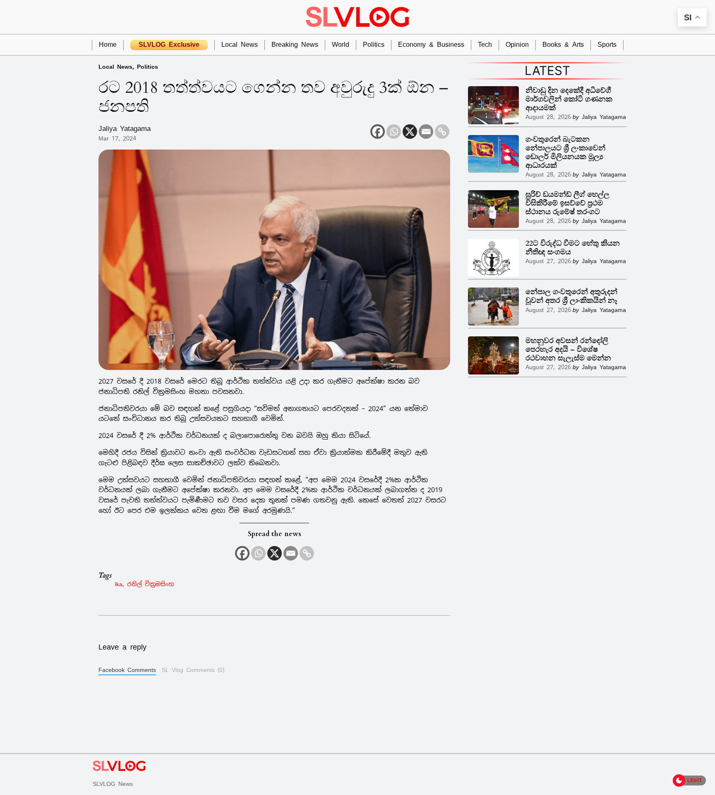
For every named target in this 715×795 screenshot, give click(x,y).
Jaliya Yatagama (124, 128)
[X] (410, 131)
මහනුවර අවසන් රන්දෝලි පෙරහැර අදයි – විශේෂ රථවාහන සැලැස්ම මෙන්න (568, 349)
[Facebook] (377, 131)
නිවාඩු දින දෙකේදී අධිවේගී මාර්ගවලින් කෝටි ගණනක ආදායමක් (568, 99)
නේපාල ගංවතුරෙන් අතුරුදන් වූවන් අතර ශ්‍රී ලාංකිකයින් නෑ (571, 296)
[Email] (426, 131)
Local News (115, 66)
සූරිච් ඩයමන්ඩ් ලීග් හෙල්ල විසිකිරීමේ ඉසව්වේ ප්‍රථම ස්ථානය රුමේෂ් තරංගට (567, 203)
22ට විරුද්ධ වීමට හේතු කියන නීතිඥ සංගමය (572, 247)
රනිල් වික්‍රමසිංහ (150, 584)
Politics (147, 66)
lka (118, 584)
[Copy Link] (442, 131)
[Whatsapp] (393, 131)
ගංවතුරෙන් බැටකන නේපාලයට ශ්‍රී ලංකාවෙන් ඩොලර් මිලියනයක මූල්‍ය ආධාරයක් (565, 152)
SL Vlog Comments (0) (193, 670)
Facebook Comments (127, 670)
